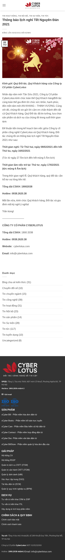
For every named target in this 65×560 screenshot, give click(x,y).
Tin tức (45, 16)
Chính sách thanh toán (11, 524)
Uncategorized (10, 340)
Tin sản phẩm (9, 317)
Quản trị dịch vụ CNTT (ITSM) (15, 465)
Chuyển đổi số (10, 288)
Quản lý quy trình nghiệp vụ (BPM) (17, 489)
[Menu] (4, 5)
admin (28, 33)
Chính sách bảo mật (10, 520)
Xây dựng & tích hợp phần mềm (16, 509)
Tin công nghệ (10, 299)
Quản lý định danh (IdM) (12, 474)
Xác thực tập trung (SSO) (13, 479)
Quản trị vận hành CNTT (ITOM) (16, 470)
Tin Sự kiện (34, 16)
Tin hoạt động (9, 16)
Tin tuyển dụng (10, 334)
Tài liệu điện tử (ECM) (11, 484)
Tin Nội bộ (23, 16)
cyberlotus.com (21, 246)
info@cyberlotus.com (21, 253)
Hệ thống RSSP (8, 460)
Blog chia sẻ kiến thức (14, 282)
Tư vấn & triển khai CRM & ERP (16, 499)
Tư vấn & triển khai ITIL (12, 504)
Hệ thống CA (7, 455)
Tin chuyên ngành (11, 294)
